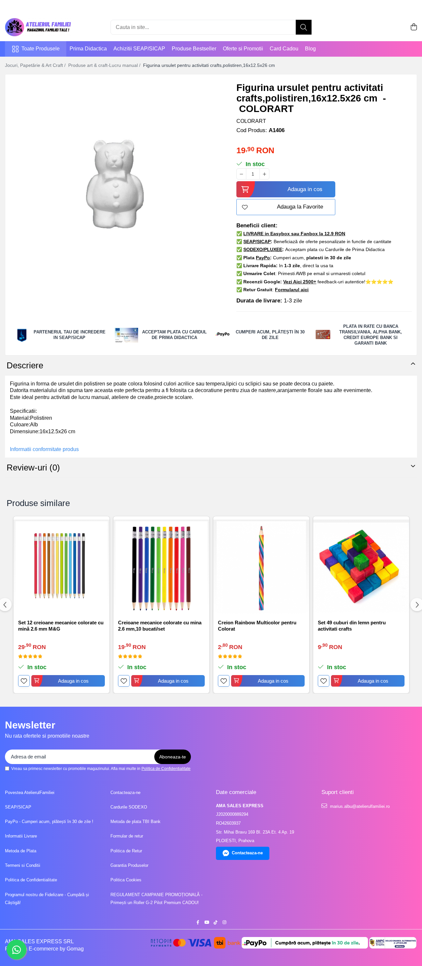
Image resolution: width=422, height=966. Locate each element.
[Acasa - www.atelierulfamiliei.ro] (38, 27)
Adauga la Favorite (300, 207)
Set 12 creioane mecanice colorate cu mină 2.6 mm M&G (61, 626)
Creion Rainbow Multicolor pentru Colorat (257, 626)
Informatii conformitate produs (44, 449)
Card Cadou (284, 48)
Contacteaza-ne (125, 792)
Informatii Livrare (21, 836)
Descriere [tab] (25, 365)
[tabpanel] (115, 184)
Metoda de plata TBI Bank (135, 821)
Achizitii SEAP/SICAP (139, 48)
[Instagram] (224, 923)
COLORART (251, 121)
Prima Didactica (88, 48)
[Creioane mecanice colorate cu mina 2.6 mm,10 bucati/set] (161, 567)
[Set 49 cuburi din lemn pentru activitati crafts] (361, 567)
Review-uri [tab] (33, 467)
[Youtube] (206, 923)
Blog (310, 48)
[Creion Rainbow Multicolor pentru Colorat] (261, 567)
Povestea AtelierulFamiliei (29, 792)
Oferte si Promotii (243, 48)
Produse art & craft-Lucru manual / (105, 65)
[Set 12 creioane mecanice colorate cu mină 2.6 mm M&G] (61, 567)
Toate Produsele (40, 48)
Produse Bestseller (194, 48)
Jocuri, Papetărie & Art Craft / (36, 65)
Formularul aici (292, 289)
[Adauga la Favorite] (24, 681)
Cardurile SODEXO (128, 807)
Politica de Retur (126, 850)
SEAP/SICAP (18, 807)
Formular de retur (126, 836)
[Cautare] (304, 27)
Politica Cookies (125, 879)
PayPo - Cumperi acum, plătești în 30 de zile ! (49, 821)
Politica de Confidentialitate (166, 768)
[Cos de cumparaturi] (413, 27)
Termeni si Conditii (22, 865)
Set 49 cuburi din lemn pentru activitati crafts (352, 626)
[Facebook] (197, 923)
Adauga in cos (304, 189)
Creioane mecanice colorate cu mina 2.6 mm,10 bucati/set (159, 626)
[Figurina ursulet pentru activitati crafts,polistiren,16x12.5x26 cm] (115, 184)
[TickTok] (215, 923)
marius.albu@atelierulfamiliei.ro (359, 806)
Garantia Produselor (129, 865)
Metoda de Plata (20, 850)
